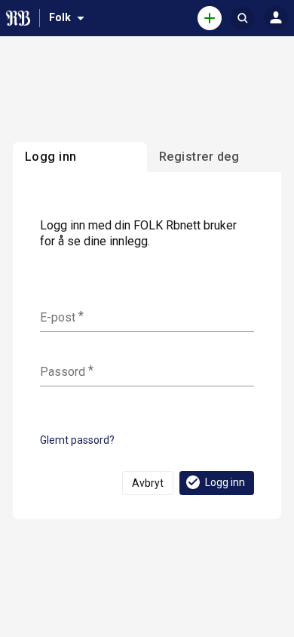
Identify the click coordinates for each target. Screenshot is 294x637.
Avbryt (148, 483)
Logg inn (225, 482)
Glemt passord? (77, 440)
